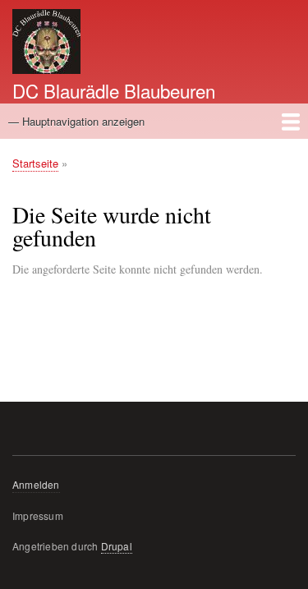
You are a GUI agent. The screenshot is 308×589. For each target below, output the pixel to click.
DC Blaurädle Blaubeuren (113, 90)
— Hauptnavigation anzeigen (76, 121)
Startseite (35, 163)
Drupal (116, 546)
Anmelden (36, 484)
